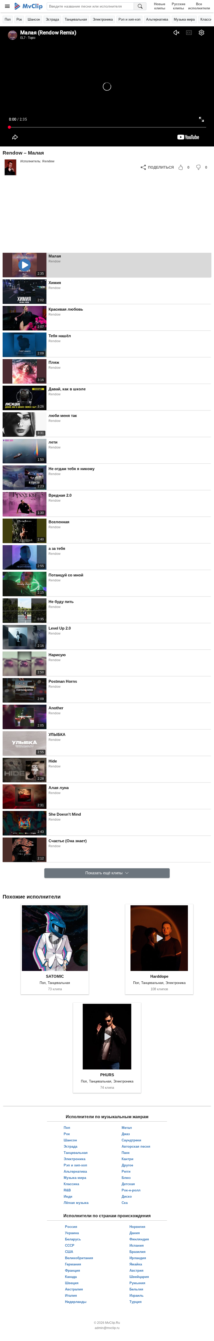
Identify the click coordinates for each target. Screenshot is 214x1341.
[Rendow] (10, 167)
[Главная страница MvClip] (29, 6)
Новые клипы (159, 6)
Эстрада (52, 19)
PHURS (107, 1075)
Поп (8, 19)
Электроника (103, 19)
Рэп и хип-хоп (129, 19)
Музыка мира (184, 19)
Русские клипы (178, 6)
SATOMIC (55, 976)
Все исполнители (199, 6)
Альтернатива (157, 19)
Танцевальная (76, 19)
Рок (19, 19)
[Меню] (7, 6)
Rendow (48, 161)
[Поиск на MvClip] (140, 6)
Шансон (34, 19)
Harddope (159, 976)
